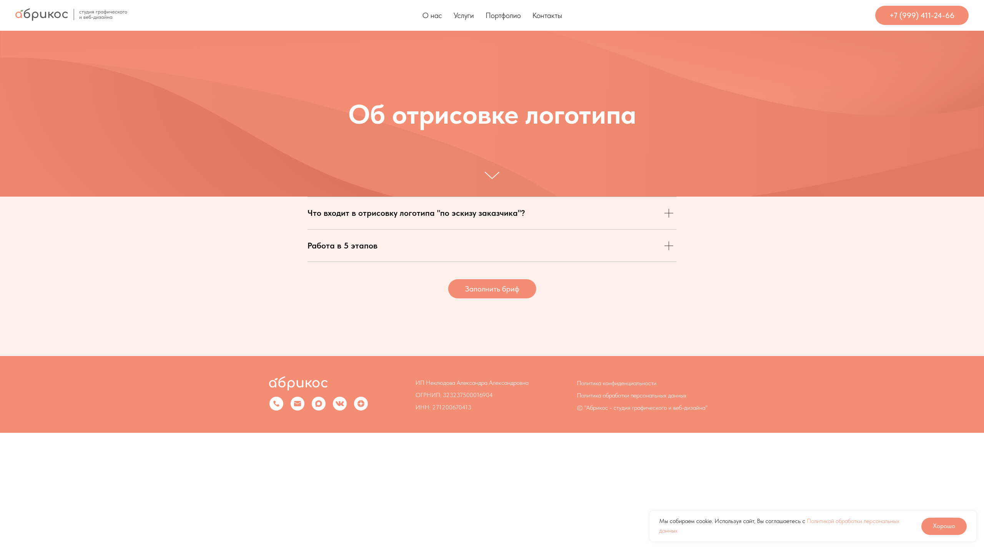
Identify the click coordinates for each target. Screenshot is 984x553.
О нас (432, 15)
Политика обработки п (605, 395)
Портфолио (503, 15)
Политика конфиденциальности (617, 383)
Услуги (464, 15)
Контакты (547, 15)
